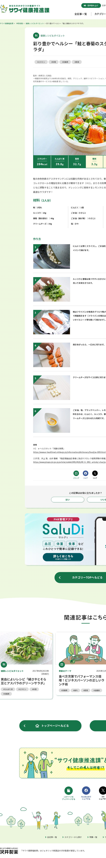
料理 (34, 689)
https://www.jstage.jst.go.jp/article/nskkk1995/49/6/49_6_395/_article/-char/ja (69, 462)
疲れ (76, 690)
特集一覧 (93, 837)
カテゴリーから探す (73, 837)
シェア (86, 478)
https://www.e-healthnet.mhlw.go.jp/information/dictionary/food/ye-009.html (69, 452)
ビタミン (23, 689)
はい (68, 499)
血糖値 (97, 690)
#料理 (53, 62)
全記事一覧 (52, 837)
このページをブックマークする (69, 798)
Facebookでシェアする (86, 797)
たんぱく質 (8, 689)
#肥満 (77, 62)
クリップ (76, 478)
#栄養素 (65, 62)
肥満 (86, 690)
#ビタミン (41, 62)
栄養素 (6, 694)
